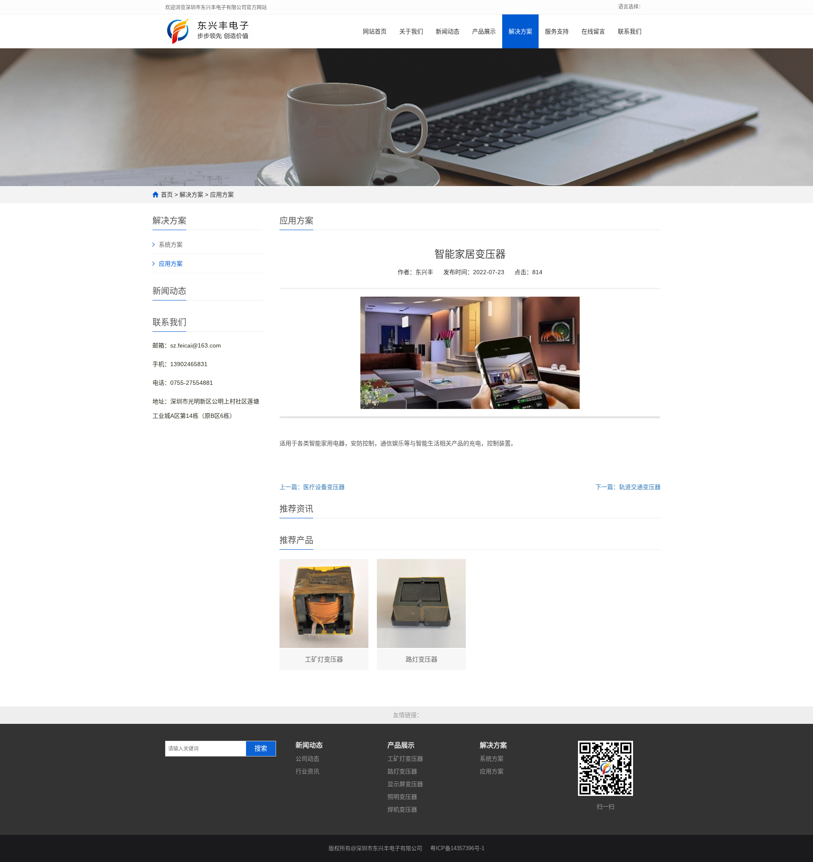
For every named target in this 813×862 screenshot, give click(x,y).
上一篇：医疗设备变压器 (312, 487)
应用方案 (222, 194)
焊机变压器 (402, 809)
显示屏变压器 (405, 784)
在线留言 (593, 31)
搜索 (260, 748)
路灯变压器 (402, 771)
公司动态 (307, 758)
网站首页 (375, 31)
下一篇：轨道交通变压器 (628, 487)
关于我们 (411, 31)
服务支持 (557, 31)
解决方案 (520, 31)
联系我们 (630, 31)
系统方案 (171, 244)
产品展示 (484, 31)
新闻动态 (447, 31)
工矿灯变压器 (405, 758)
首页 (167, 194)
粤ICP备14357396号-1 (457, 848)
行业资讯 (307, 771)
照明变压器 (402, 796)
